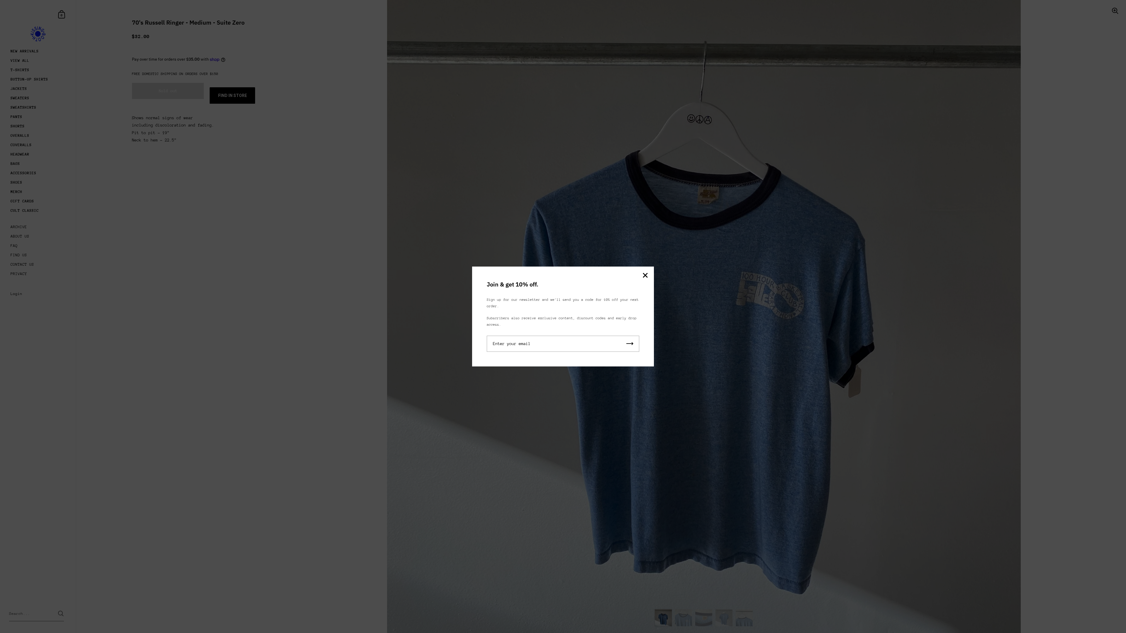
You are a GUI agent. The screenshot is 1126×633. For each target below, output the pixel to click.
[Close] (645, 276)
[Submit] (629, 344)
